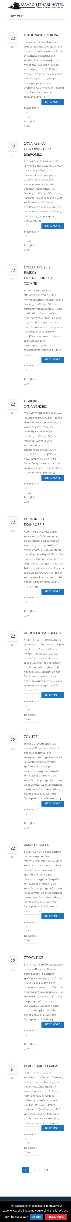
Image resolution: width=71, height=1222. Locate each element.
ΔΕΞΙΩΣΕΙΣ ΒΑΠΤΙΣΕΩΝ (42, 633)
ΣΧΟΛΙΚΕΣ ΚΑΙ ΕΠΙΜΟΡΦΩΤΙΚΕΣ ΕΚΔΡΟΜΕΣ (38, 149)
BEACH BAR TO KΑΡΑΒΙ (42, 1066)
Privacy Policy (56, 1216)
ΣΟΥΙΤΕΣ (31, 736)
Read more (52, 102)
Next (45, 1169)
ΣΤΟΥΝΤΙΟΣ (33, 957)
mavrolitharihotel (34, 107)
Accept (36, 1216)
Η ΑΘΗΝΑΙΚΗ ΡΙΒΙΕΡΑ (41, 35)
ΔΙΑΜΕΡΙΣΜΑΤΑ (36, 845)
